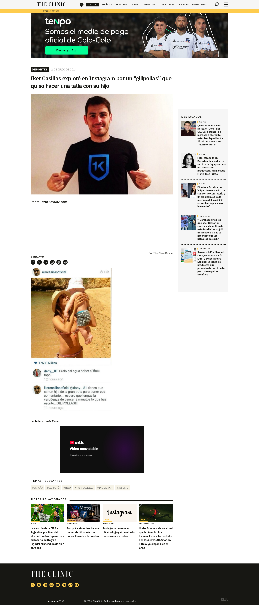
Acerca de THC (56, 601)
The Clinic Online (163, 253)
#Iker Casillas (84, 487)
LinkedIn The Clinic (64, 585)
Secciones (226, 4)
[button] (33, 262)
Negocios (121, 4)
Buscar (217, 4)
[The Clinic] (51, 4)
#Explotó (53, 487)
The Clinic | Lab (146, 524)
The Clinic (81, 4)
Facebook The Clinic (39, 585)
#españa (37, 487)
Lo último (92, 4)
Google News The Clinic (77, 585)
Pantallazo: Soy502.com (45, 421)
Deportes (183, 4)
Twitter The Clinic (33, 585)
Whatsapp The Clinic (51, 585)
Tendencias (149, 4)
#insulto (122, 487)
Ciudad (135, 4)
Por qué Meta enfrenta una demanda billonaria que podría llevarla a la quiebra (83, 532)
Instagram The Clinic (45, 585)
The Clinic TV (58, 585)
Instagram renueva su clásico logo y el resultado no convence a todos (118, 532)
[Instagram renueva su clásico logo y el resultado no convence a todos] (120, 513)
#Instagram (105, 487)
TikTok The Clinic (70, 585)
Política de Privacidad (56, 605)
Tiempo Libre (166, 4)
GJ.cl (224, 600)
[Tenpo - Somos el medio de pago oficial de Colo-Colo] (129, 35)
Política (107, 4)
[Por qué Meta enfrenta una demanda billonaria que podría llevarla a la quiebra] (83, 513)
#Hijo (67, 487)
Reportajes (199, 4)
